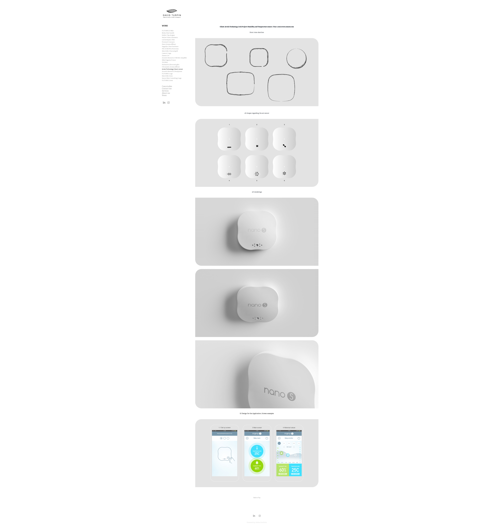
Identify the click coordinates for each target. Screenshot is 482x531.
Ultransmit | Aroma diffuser (171, 67)
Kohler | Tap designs (168, 35)
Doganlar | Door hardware (170, 46)
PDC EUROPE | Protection (170, 49)
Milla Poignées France (169, 60)
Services (165, 91)
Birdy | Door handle (168, 33)
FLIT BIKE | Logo (167, 74)
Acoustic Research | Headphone (172, 71)
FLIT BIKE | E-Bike (168, 31)
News (164, 95)
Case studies (167, 86)
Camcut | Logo (166, 53)
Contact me (167, 88)
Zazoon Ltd (165, 55)
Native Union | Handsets (170, 37)
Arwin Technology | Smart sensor (172, 69)
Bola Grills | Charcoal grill (170, 51)
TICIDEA (165, 62)
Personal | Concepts (168, 42)
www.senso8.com (287, 27)
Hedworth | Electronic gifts (170, 64)
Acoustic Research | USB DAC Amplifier (174, 58)
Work (165, 26)
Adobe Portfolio (261, 522)
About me (166, 93)
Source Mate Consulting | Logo (171, 78)
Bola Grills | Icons (167, 76)
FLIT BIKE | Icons (167, 80)
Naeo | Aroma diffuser (169, 44)
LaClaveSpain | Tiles (168, 40)
